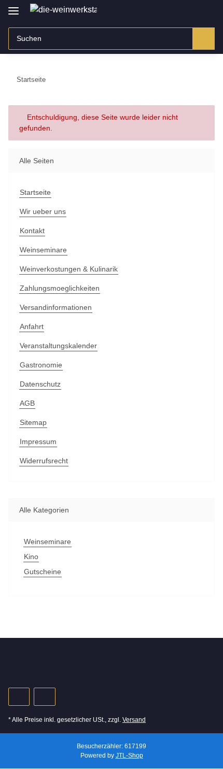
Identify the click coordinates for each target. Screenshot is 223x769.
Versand (134, 719)
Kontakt (32, 230)
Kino (31, 556)
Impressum (38, 441)
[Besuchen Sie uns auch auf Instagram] (44, 697)
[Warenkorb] (206, 11)
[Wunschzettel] (190, 11)
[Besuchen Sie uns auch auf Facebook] (19, 697)
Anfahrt (32, 326)
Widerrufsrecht (44, 461)
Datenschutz (40, 384)
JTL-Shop (129, 755)
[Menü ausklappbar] (13, 6)
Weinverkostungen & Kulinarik (69, 269)
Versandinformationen (56, 307)
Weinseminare (43, 250)
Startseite (35, 192)
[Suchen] (203, 38)
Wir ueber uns (43, 211)
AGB (27, 403)
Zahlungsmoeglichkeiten (60, 288)
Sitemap (33, 422)
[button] (174, 11)
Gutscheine (42, 571)
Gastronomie (41, 365)
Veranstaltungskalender (58, 345)
